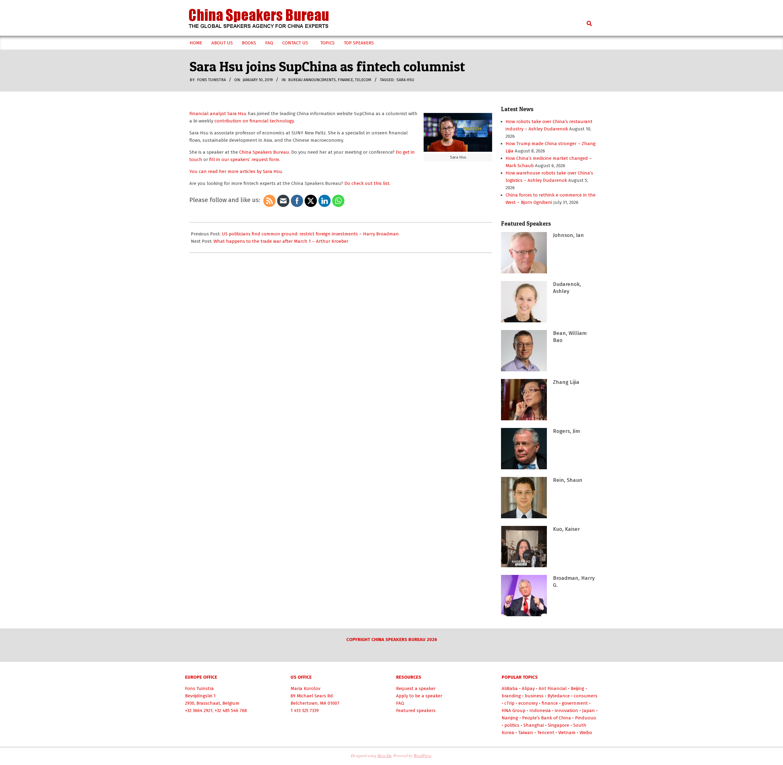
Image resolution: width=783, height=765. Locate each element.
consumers (585, 696)
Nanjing (510, 718)
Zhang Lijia (566, 382)
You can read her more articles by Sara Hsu (235, 171)
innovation (566, 710)
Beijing (577, 688)
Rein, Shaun (567, 480)
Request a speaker (416, 688)
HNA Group (513, 710)
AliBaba (510, 688)
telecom (363, 79)
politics (511, 725)
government (575, 703)
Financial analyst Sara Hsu (218, 113)
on (245, 121)
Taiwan (525, 732)
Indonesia (540, 710)
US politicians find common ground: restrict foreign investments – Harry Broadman (310, 234)
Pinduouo (585, 718)
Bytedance (558, 696)
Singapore (558, 725)
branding (511, 696)
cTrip (509, 703)
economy (528, 703)
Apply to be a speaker (419, 696)
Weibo (586, 732)
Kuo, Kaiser (566, 529)
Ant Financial (553, 688)
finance (345, 79)
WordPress (422, 755)
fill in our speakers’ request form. (244, 159)
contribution (228, 121)
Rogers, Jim (566, 431)
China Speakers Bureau (264, 152)
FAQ (400, 703)
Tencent (545, 732)
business (534, 696)
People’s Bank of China (546, 718)
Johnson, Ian (568, 235)
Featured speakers (416, 710)
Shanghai (533, 725)
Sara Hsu (405, 79)
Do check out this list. (367, 183)
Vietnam (567, 732)
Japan (588, 710)
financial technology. (271, 121)
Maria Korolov (305, 688)
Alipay (528, 688)
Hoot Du (384, 755)
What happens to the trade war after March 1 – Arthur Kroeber (280, 241)
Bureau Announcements (312, 79)
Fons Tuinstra (199, 688)
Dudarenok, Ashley (567, 287)
